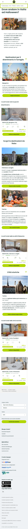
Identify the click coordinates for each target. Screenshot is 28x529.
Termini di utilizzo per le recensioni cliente (10, 510)
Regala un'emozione (15, 95)
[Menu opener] (2, 1)
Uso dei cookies (5, 515)
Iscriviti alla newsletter (14, 421)
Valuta (3, 411)
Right (25, 114)
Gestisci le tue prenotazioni (8, 436)
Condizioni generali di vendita (7, 499)
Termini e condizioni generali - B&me (9, 507)
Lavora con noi (5, 451)
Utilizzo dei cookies (5, 512)
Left (2, 114)
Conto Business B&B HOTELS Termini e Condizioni (11, 520)
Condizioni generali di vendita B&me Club (10, 505)
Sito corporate (5, 444)
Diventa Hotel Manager (7, 446)
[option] (14, 24)
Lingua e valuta (5, 402)
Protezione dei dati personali (7, 502)
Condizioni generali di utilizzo (7, 497)
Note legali (4, 518)
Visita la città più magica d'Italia (15, 314)
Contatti (3, 433)
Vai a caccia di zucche (15, 227)
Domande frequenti (6, 431)
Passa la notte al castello (14, 186)
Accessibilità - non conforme (7, 523)
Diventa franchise (5, 448)
